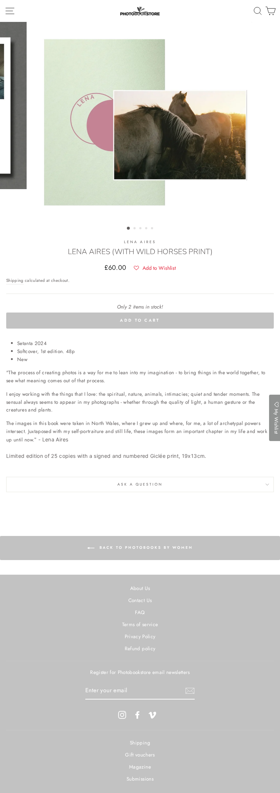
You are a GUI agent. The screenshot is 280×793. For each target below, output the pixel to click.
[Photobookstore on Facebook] (137, 714)
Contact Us (140, 600)
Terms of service (140, 624)
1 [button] (129, 228)
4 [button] (147, 229)
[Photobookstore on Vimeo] (152, 714)
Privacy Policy (140, 636)
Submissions (140, 778)
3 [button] (141, 229)
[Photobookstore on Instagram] (122, 714)
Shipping (15, 280)
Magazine (140, 766)
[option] (140, 122)
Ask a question (140, 484)
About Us (140, 588)
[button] (155, 268)
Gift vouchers (140, 754)
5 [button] (153, 229)
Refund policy (140, 648)
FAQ (140, 612)
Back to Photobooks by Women (145, 547)
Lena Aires (140, 242)
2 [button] (135, 229)
